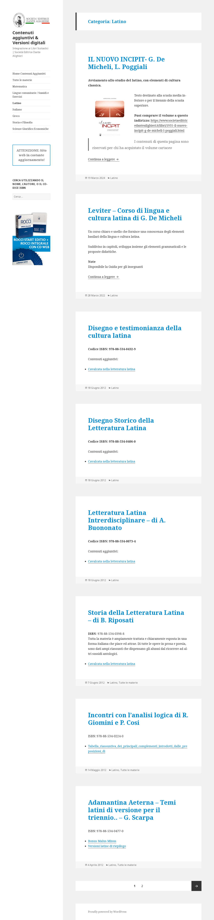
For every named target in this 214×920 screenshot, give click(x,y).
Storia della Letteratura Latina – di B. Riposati (136, 616)
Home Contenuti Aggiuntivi (29, 73)
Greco (16, 116)
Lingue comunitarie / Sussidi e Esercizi (31, 94)
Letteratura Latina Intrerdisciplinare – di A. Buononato (127, 520)
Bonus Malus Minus (102, 841)
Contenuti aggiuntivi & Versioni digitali (29, 37)
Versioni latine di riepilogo (107, 846)
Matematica (20, 86)
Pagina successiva (196, 886)
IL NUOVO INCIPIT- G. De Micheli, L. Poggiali (126, 63)
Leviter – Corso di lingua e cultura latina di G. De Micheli (135, 214)
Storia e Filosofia (22, 122)
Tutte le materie (22, 80)
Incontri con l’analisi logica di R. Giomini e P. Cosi (138, 719)
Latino (17, 103)
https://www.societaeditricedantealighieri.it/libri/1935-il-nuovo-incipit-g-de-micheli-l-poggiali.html (161, 125)
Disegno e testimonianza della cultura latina (135, 332)
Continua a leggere (103, 159)
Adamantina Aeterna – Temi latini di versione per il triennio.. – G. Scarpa (132, 809)
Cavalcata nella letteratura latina (111, 369)
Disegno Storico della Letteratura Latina (121, 424)
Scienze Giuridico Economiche (31, 129)
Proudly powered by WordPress (107, 911)
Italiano (17, 109)
